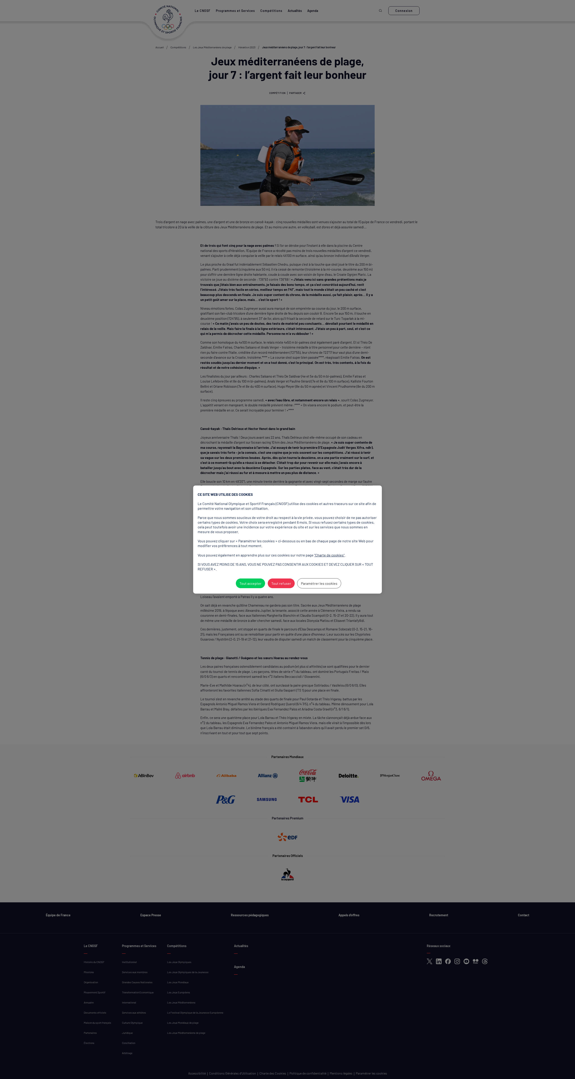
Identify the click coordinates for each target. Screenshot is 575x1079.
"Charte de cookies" (329, 555)
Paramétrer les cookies (319, 583)
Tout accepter (250, 583)
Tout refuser (281, 583)
